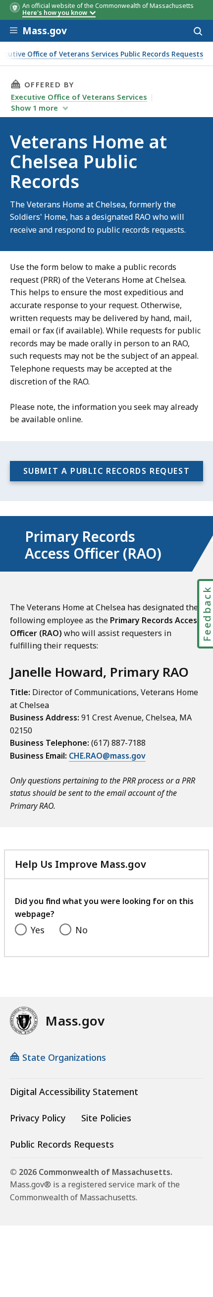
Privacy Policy (37, 1118)
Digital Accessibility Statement (74, 1092)
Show (34, 108)
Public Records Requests (62, 1144)
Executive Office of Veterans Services (79, 97)
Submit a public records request (106, 470)
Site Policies (106, 1118)
